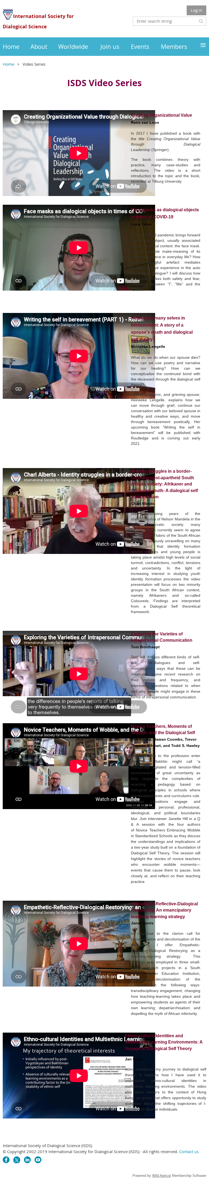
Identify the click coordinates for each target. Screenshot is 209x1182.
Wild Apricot (161, 1176)
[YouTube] (38, 1159)
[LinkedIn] (27, 1159)
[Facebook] (6, 1159)
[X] (16, 1159)
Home (8, 64)
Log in (196, 10)
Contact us (189, 1151)
